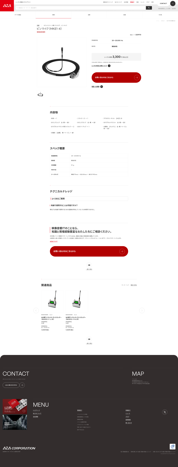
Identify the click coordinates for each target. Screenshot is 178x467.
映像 (53, 15)
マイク (50, 314)
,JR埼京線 (141, 383)
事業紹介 (163, 21)
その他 (160, 15)
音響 (89, 15)
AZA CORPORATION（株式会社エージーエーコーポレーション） (19, 448)
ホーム (158, 21)
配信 (125, 15)
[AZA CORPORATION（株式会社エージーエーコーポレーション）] (7, 5)
